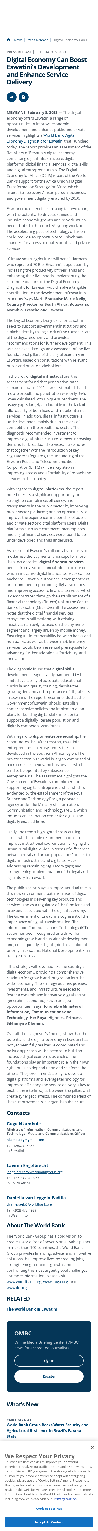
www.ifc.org (17, 1287)
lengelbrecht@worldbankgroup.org (35, 1172)
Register (49, 1376)
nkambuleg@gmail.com (25, 1139)
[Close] (92, 1447)
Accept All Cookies (49, 1522)
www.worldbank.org (24, 1281)
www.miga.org (55, 1281)
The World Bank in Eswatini (32, 1309)
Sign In (49, 1360)
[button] (24, 97)
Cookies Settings (49, 1508)
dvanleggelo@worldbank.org (29, 1204)
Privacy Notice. (65, 1499)
